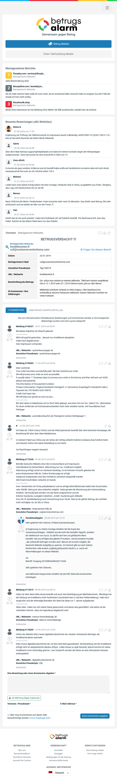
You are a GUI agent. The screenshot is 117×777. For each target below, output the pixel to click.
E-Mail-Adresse (68, 704)
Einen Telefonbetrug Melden (59, 54)
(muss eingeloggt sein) (39, 718)
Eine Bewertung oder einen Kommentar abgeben (31, 673)
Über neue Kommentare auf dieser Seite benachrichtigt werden (28, 716)
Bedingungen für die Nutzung (58, 757)
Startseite (11, 232)
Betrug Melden (61, 43)
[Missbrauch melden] (109, 326)
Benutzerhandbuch (22, 753)
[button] (109, 233)
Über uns (22, 750)
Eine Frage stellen (95, 753)
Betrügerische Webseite (30, 232)
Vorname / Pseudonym (19, 704)
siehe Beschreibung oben (17, 81)
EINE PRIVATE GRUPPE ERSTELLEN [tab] (46, 310)
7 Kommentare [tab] (16, 310)
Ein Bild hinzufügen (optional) (25, 698)
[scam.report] (104, 232)
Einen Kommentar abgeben (95, 716)
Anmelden (58, 750)
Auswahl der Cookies (22, 760)
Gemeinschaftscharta (58, 760)
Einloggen (58, 753)
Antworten (21, 358)
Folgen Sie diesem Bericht (97, 249)
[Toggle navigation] (107, 8)
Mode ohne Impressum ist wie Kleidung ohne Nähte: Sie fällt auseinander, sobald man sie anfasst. (51, 110)
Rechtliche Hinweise (22, 757)
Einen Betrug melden (95, 750)
